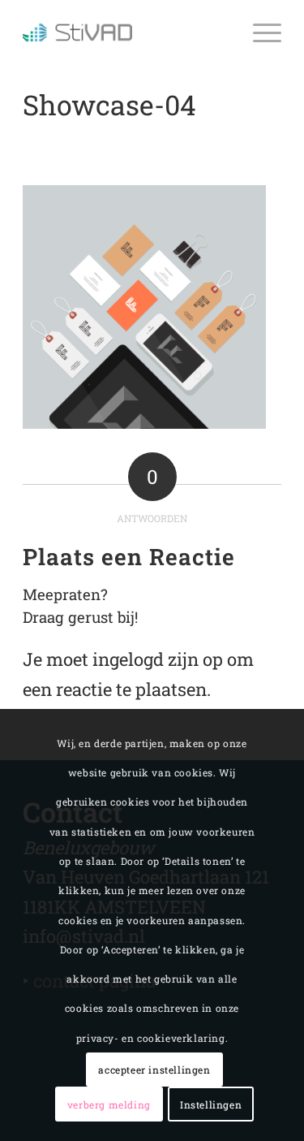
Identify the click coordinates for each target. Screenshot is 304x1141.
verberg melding (109, 1104)
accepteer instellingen (154, 1069)
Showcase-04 (109, 104)
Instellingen (211, 1104)
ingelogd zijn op (157, 659)
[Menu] (259, 32)
